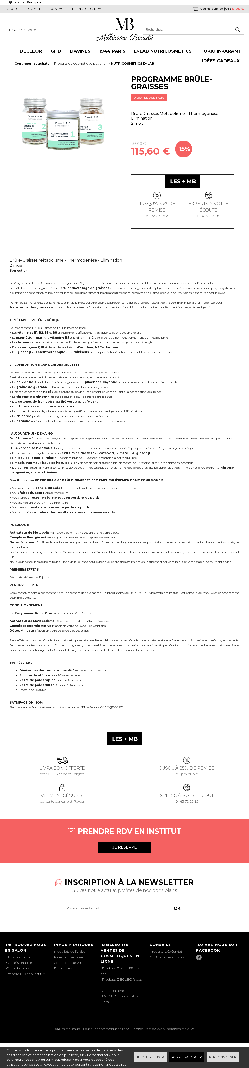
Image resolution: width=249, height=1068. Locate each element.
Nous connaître (18, 957)
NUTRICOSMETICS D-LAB (132, 63)
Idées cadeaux (221, 61)
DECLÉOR (31, 51)
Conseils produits (19, 962)
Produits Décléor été (166, 951)
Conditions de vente (69, 962)
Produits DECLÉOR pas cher (121, 982)
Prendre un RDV (86, 9)
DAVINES (80, 51)
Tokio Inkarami (220, 51)
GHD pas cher (113, 990)
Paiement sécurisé (68, 957)
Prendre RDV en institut (25, 974)
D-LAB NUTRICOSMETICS (163, 51)
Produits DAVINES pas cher (120, 971)
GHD (56, 51)
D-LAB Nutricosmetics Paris (119, 999)
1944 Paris (112, 51)
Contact (57, 9)
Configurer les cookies (167, 957)
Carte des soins (18, 968)
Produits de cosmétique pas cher (80, 63)
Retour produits (66, 968)
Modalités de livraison (71, 951)
